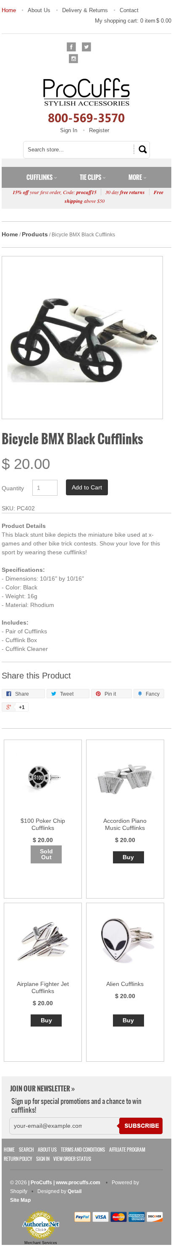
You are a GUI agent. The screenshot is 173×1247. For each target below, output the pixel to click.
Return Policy (18, 1159)
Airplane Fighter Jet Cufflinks (43, 987)
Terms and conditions (83, 1149)
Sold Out (46, 854)
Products (35, 234)
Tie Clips (91, 177)
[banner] (86, 100)
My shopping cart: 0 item (133, 21)
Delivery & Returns (85, 10)
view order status (72, 1159)
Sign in (43, 1159)
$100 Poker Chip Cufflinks (43, 824)
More (135, 177)
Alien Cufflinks (125, 984)
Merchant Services (40, 1243)
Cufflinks (40, 177)
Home (9, 10)
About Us (39, 10)
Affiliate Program (127, 1149)
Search (26, 1149)
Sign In (68, 130)
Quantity (13, 488)
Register (99, 130)
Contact (129, 10)
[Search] (141, 149)
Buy (128, 857)
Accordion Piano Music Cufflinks (125, 824)
